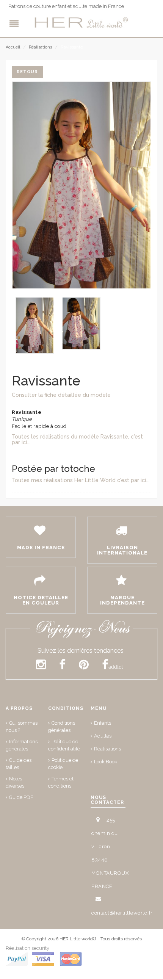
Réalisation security (27, 948)
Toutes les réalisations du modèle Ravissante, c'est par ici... (77, 439)
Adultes (102, 736)
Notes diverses (15, 782)
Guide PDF (21, 797)
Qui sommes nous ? (22, 726)
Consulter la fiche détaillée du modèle (61, 395)
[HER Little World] (81, 22)
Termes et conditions (61, 782)
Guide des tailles (18, 763)
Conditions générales (61, 726)
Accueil (13, 47)
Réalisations (40, 47)
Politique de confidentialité (64, 745)
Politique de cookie (63, 763)
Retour (27, 71)
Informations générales (22, 745)
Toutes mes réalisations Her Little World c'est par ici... (80, 480)
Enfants (102, 723)
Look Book (105, 761)
